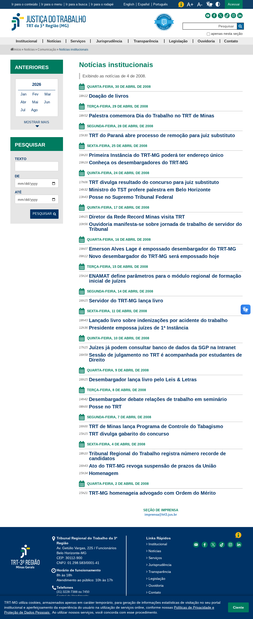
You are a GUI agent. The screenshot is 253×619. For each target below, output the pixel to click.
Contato (154, 592)
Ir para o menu (51, 4)
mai (35, 102)
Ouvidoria (156, 585)
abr (23, 102)
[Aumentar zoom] (190, 4)
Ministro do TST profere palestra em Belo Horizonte (150, 189)
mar (47, 94)
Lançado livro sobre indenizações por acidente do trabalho (158, 320)
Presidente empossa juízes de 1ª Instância (138, 327)
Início (17, 49)
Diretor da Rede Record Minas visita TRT (137, 216)
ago (34, 110)
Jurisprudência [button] (109, 41)
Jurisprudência (159, 565)
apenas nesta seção (227, 34)
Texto (20, 159)
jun (47, 102)
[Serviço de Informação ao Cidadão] (181, 4)
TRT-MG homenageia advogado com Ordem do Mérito (152, 493)
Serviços (155, 558)
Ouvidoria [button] (206, 41)
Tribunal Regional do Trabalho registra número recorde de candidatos (157, 456)
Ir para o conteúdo (25, 4)
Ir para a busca (76, 4)
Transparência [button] (146, 41)
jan (23, 94)
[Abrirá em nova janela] (208, 15)
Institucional (157, 544)
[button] (234, 4)
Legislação (156, 579)
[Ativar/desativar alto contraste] (217, 4)
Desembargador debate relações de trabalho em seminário (158, 399)
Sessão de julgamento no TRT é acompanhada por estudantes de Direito (165, 357)
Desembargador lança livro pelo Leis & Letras (143, 379)
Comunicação (47, 49)
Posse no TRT (105, 406)
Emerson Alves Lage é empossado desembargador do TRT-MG (162, 249)
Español (143, 4)
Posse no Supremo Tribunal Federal (131, 197)
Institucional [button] (26, 41)
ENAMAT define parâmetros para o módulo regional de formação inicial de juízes (165, 278)
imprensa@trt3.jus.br (161, 514)
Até (18, 192)
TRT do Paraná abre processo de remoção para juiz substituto (162, 135)
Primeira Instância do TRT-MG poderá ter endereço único (156, 155)
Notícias (29, 49)
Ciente (238, 607)
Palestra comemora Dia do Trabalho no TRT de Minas (151, 115)
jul (23, 110)
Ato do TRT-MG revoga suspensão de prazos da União (152, 466)
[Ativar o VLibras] (209, 4)
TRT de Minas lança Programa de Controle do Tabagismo (156, 426)
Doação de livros (108, 96)
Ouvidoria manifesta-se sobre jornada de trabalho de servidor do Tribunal (165, 226)
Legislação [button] (178, 41)
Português (160, 4)
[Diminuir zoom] (200, 4)
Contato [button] (231, 41)
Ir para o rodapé (102, 4)
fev (35, 94)
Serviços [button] (77, 41)
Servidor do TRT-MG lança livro (126, 300)
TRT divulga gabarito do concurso (129, 434)
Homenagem (103, 473)
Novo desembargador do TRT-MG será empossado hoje (154, 256)
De (17, 176)
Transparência (159, 572)
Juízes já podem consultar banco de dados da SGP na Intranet (162, 347)
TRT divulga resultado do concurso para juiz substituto (154, 182)
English (129, 4)
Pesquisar (42, 214)
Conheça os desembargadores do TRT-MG (138, 162)
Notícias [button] (54, 41)
